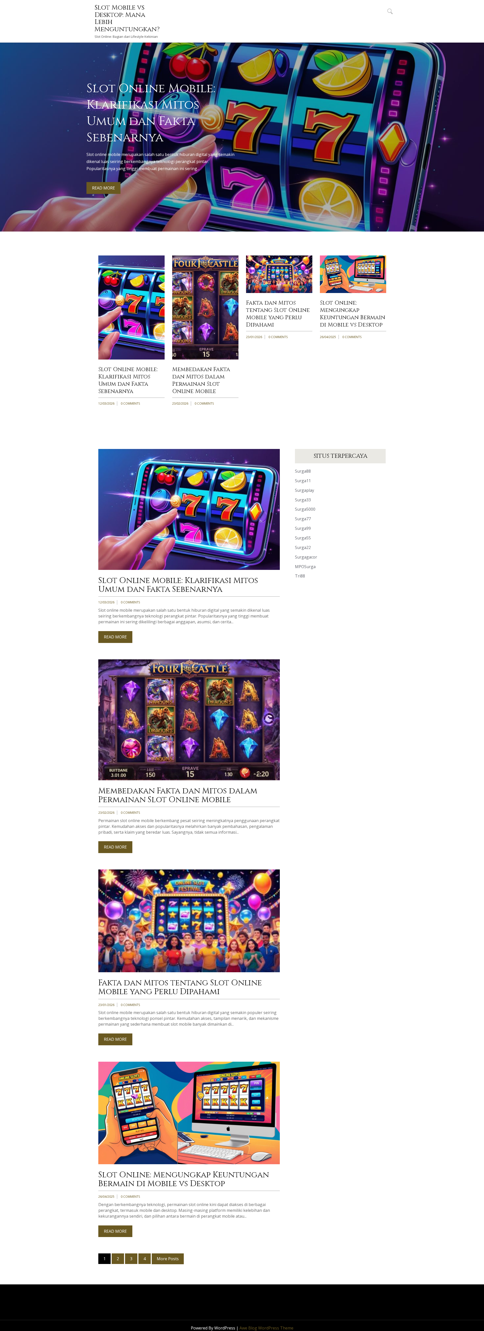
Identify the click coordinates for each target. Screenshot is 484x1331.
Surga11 (303, 480)
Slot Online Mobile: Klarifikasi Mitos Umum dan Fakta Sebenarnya (128, 380)
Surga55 (303, 538)
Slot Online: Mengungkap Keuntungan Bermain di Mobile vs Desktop (352, 314)
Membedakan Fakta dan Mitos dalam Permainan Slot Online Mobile (201, 380)
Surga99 (303, 528)
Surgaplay (304, 490)
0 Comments (130, 403)
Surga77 (303, 519)
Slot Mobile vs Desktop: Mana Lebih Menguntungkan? (127, 18)
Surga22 (303, 547)
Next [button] (477, 128)
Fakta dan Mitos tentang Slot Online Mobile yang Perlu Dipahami (278, 314)
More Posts (168, 1258)
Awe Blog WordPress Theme (266, 1328)
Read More (103, 188)
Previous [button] (7, 128)
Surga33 (303, 500)
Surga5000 (305, 509)
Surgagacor (306, 557)
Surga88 (303, 471)
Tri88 (300, 576)
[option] (242, 137)
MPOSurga (305, 566)
